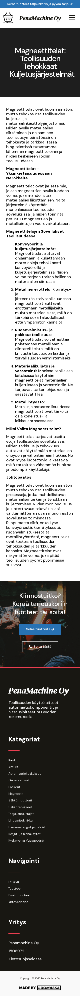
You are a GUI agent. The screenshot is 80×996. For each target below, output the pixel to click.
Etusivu (13, 882)
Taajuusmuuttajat (21, 814)
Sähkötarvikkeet (20, 807)
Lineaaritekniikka (20, 820)
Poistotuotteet (19, 895)
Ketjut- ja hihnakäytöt (24, 834)
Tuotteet (15, 888)
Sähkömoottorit (20, 800)
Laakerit (14, 787)
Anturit (13, 767)
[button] (40, 629)
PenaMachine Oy (40, 18)
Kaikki (12, 760)
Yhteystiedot (18, 902)
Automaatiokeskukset (24, 774)
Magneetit (16, 794)
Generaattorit (18, 780)
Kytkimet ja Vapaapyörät (26, 840)
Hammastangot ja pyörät (26, 827)
